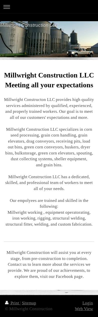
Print (15, 303)
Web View (84, 308)
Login (87, 303)
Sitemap (29, 303)
